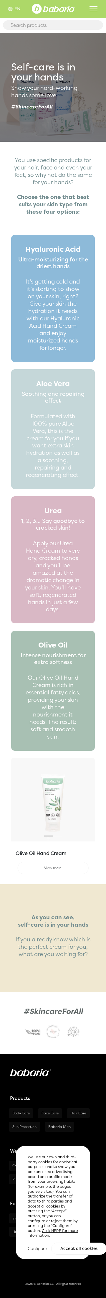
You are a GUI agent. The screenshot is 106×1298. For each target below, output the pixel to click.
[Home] (53, 8)
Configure (37, 1248)
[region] (53, 1202)
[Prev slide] (17, 799)
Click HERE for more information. (53, 1233)
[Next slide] (88, 799)
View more (53, 867)
